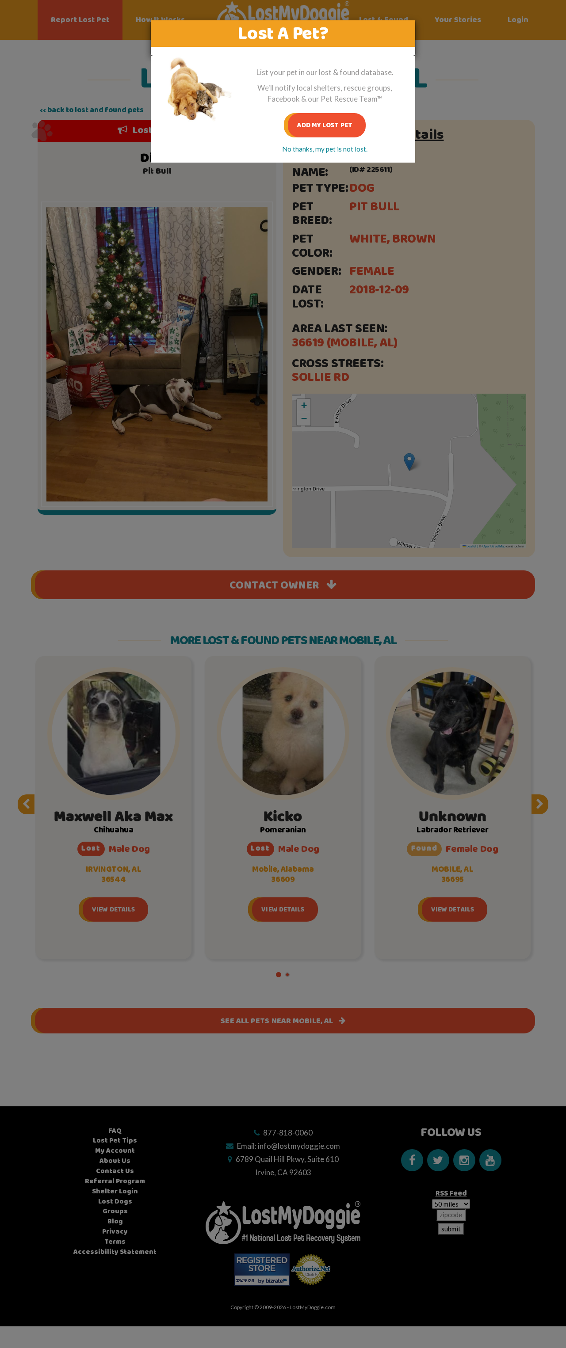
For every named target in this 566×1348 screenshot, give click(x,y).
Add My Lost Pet (324, 125)
